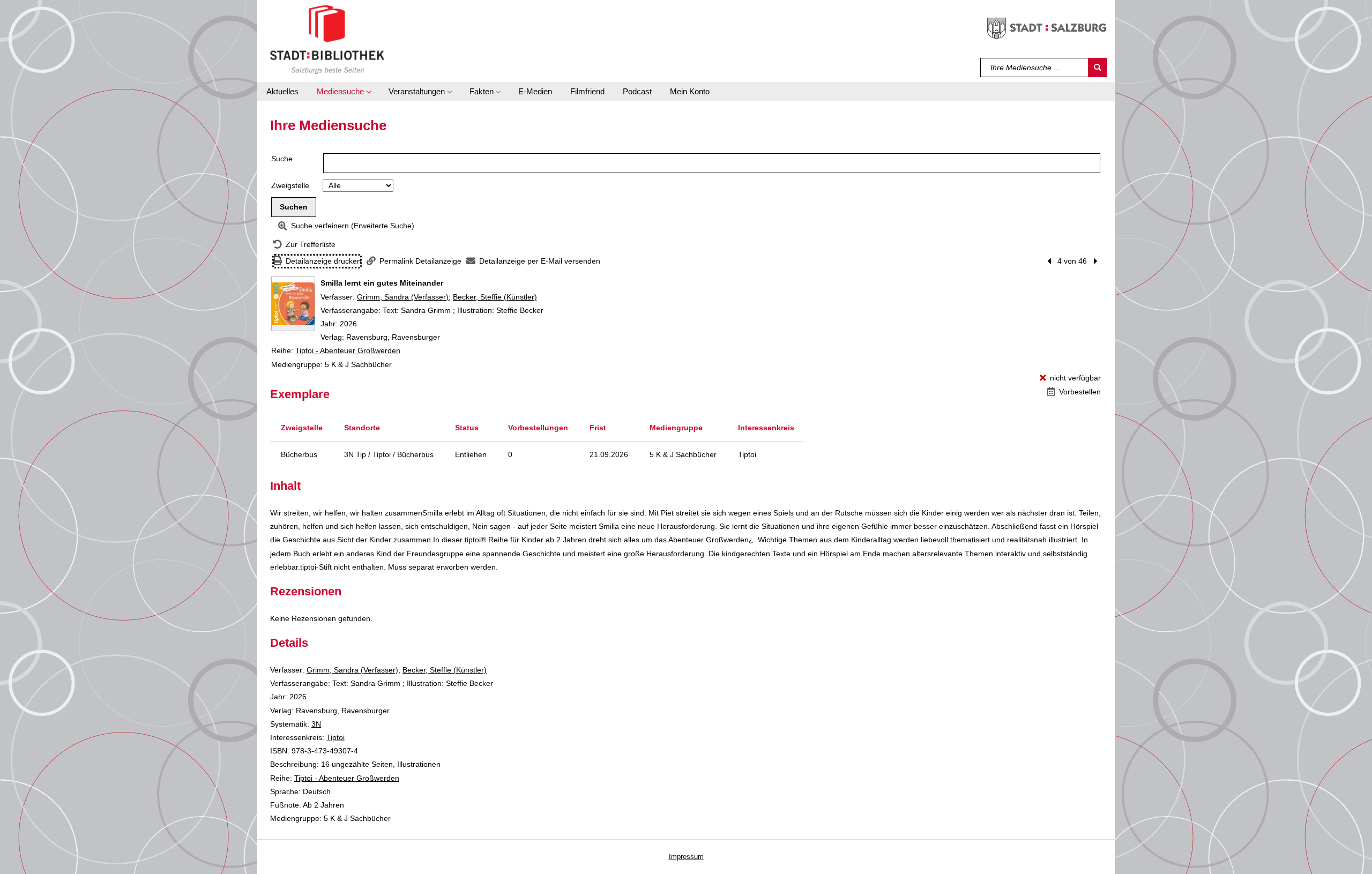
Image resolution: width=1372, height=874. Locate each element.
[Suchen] (1097, 67)
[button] (343, 91)
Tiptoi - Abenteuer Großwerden (347, 350)
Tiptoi (335, 737)
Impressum (686, 857)
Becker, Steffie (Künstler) (495, 297)
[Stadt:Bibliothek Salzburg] (327, 39)
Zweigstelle (290, 185)
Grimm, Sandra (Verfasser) (403, 297)
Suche (282, 158)
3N (316, 724)
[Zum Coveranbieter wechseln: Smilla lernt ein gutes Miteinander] (293, 304)
